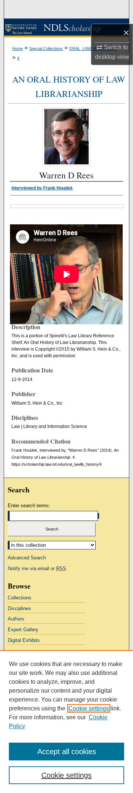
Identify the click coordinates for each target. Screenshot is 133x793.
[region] (66, 721)
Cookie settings (88, 708)
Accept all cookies (66, 751)
